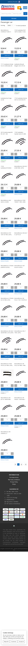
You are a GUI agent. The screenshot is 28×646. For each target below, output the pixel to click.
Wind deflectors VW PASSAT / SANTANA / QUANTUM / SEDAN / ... (20, 399)
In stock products (21, 25)
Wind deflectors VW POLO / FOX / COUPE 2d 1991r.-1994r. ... (20, 300)
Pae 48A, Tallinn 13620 (12, 491)
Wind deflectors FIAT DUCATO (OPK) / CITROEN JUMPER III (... (20, 267)
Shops (14, 484)
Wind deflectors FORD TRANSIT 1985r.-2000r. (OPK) (20, 202)
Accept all (21, 641)
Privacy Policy (14, 482)
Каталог (14, 18)
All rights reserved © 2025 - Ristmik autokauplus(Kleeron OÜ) (14, 549)
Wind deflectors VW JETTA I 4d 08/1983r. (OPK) (6, 399)
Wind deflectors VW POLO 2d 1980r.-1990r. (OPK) (20, 365)
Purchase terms (14, 477)
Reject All (6, 641)
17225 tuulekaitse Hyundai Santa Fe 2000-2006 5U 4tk (20, 134)
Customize (13, 641)
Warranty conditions (14, 479)
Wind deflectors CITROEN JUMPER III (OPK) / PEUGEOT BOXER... (7, 267)
